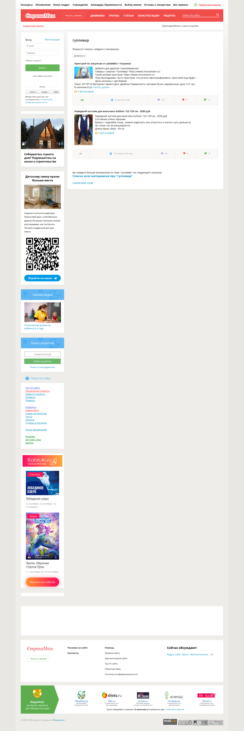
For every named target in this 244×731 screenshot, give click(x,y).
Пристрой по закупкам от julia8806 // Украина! (102, 63)
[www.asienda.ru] (174, 699)
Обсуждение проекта (37, 390)
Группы (114, 15)
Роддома (30, 436)
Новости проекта (35, 394)
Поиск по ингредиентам (42, 367)
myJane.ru (143, 701)
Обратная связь (113, 668)
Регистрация (52, 39)
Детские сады (33, 439)
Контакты (73, 653)
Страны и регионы (36, 422)
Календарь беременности (106, 4)
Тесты (28, 416)
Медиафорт (58, 720)
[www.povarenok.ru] (81, 699)
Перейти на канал (40, 278)
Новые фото (32, 410)
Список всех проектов (174, 709)
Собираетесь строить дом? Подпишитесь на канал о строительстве (40, 157)
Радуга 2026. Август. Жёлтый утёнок (187, 654)
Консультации (148, 15)
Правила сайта (112, 653)
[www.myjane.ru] (143, 699)
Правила (30, 397)
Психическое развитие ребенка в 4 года (37, 327)
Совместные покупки (209, 4)
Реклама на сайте (78, 647)
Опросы (30, 419)
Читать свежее (73, 15)
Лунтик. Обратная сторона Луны (37, 565)
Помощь (30, 400)
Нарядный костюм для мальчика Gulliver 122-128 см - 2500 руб (112, 111)
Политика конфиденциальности (121, 674)
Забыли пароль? (33, 60)
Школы (29, 442)
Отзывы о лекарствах (157, 4)
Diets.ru (112, 701)
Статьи (129, 15)
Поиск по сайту (40, 378)
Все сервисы (180, 4)
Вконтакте (40, 82)
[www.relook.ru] (206, 699)
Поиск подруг (61, 4)
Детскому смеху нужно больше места (42, 178)
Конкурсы (27, 4)
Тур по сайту (32, 387)
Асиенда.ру (174, 701)
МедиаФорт (37, 702)
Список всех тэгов (83, 182)
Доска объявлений (36, 429)
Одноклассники (45, 82)
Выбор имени (133, 4)
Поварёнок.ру (81, 701)
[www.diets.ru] (112, 699)
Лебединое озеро (37, 498)
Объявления (42, 4)
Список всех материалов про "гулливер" (103, 176)
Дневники (97, 15)
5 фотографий (86, 91)
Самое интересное (36, 413)
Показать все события (42, 582)
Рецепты (169, 15)
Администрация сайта (116, 658)
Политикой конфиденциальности (38, 101)
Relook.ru (206, 701)
